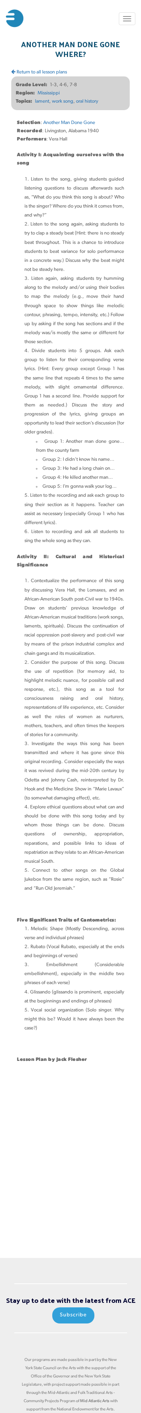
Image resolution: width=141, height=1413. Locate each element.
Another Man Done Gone (69, 122)
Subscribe (73, 1315)
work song (62, 101)
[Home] (14, 18)
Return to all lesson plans (41, 72)
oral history (87, 101)
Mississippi (49, 93)
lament (42, 101)
